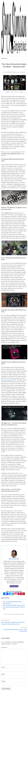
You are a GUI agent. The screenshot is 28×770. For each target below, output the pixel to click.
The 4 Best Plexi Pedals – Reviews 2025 (14, 605)
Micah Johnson (12, 72)
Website (3, 681)
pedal (16, 528)
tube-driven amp (16, 475)
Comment (4, 647)
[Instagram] (16, 593)
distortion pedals (6, 380)
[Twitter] (11, 593)
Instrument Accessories (15, 614)
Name (3, 667)
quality (3, 439)
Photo (7, 92)
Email (3, 674)
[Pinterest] (22, 593)
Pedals (22, 614)
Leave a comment (20, 72)
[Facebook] (5, 593)
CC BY (21, 92)
